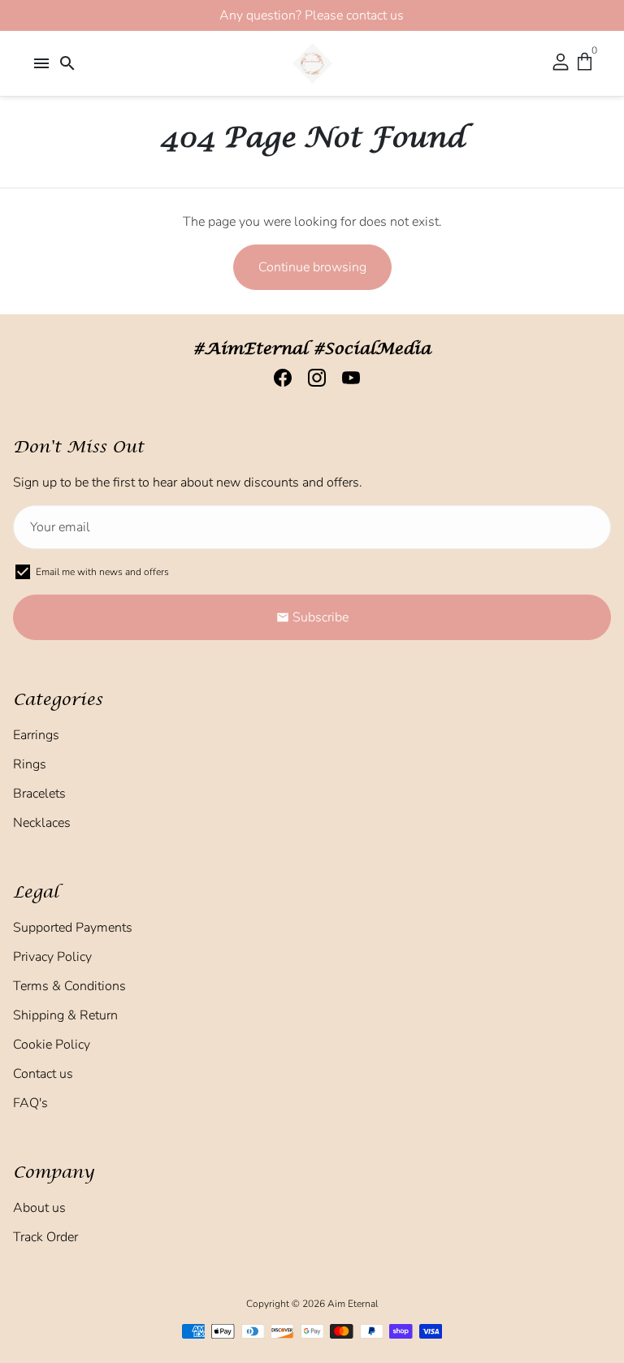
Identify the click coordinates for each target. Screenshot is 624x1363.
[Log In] (561, 63)
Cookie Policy (51, 1045)
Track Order (45, 1237)
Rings (29, 764)
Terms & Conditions (69, 986)
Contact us (43, 1074)
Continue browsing (312, 267)
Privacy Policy (52, 957)
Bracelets (39, 794)
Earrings (36, 735)
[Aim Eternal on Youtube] (346, 378)
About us (39, 1208)
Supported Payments (72, 928)
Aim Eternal (352, 1303)
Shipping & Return (65, 1015)
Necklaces (42, 823)
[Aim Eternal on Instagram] (312, 378)
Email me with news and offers (102, 571)
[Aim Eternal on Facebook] (278, 378)
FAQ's (30, 1103)
